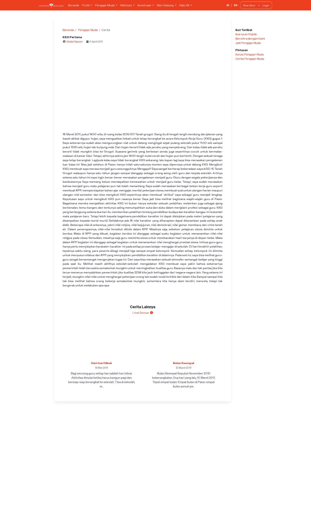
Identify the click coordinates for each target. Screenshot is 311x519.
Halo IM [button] (184, 5)
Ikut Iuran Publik (246, 34)
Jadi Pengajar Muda (248, 43)
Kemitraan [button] (145, 5)
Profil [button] (86, 5)
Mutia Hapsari (74, 41)
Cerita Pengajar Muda (249, 58)
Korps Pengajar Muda (249, 54)
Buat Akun (249, 5)
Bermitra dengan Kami (250, 38)
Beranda (73, 5)
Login (266, 5)
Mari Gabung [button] (165, 5)
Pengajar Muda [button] (105, 5)
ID (228, 5)
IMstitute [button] (126, 5)
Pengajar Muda (88, 30)
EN (235, 5)
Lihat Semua (140, 312)
